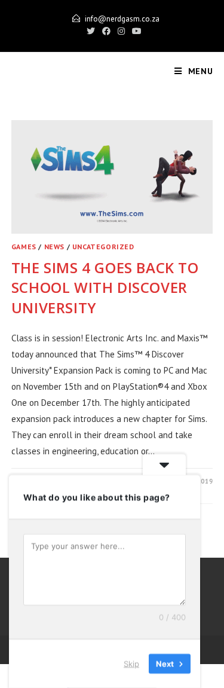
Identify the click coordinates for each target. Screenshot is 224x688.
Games (23, 246)
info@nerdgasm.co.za (122, 19)
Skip (131, 663)
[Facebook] (106, 31)
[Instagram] (121, 31)
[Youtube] (135, 31)
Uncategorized (103, 246)
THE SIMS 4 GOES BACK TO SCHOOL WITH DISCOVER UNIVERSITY (105, 287)
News (54, 246)
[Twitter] (91, 31)
